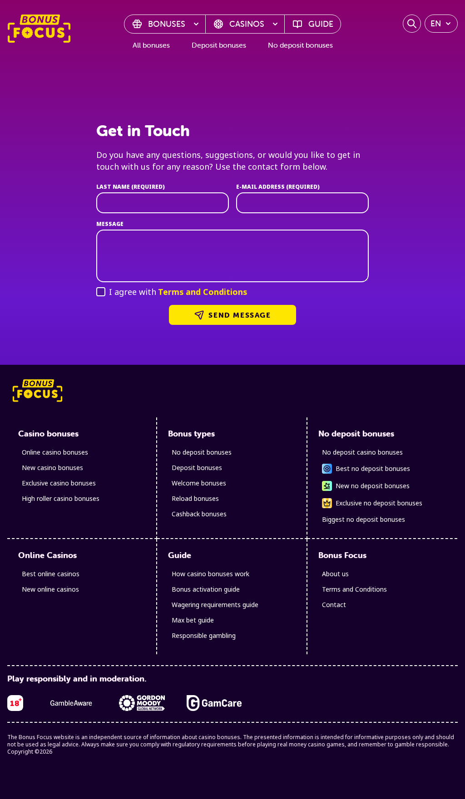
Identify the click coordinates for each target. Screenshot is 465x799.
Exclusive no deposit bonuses (379, 503)
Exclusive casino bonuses (59, 483)
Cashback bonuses (199, 514)
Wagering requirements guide (215, 604)
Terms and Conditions (202, 291)
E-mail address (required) (278, 187)
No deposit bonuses (300, 44)
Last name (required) (130, 187)
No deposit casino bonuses (362, 452)
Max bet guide (193, 620)
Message (110, 224)
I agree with (178, 291)
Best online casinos (50, 573)
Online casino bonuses (55, 452)
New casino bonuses (52, 467)
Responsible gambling (204, 635)
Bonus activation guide (206, 589)
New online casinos (50, 589)
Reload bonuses (195, 498)
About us (335, 573)
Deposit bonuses (219, 44)
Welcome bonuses (199, 483)
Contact (334, 604)
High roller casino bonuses (60, 498)
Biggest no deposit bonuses (363, 519)
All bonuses (151, 44)
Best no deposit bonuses (373, 468)
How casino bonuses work (210, 573)
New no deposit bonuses (373, 485)
